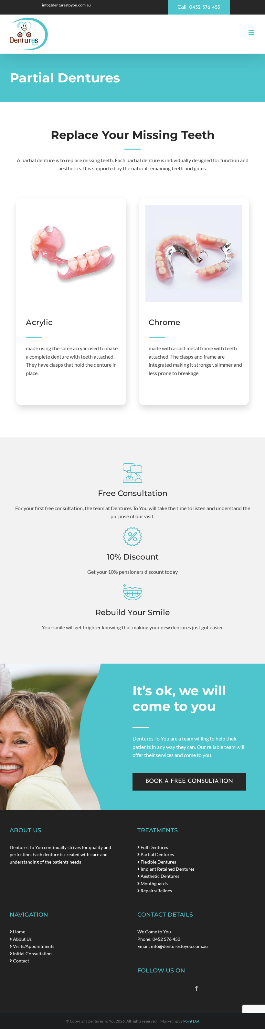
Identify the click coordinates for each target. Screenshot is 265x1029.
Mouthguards (154, 883)
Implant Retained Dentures (167, 869)
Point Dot (191, 1021)
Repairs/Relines (156, 890)
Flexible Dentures (158, 862)
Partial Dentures (157, 854)
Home (18, 931)
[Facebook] (196, 988)
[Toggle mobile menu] (252, 32)
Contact (20, 960)
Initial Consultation (32, 953)
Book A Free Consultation (189, 781)
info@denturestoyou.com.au (179, 946)
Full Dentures (154, 847)
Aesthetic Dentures (159, 876)
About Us (22, 939)
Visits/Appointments (33, 946)
